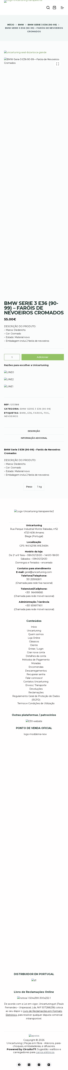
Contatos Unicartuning (35, 681)
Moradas (36, 663)
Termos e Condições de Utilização (36, 703)
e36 (29, 413)
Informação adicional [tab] (34, 438)
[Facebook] (19, 1065)
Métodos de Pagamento (36, 659)
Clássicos (34, 641)
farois (37, 413)
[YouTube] (49, 1065)
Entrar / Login (35, 648)
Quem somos (35, 634)
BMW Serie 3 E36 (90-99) (35, 408)
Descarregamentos (36, 670)
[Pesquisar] (48, 7)
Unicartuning (34, 630)
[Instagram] (39, 1065)
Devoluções (36, 688)
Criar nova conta (36, 652)
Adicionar (42, 357)
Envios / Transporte (35, 685)
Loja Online (34, 637)
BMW (23, 413)
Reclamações (35, 692)
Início (34, 626)
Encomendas (36, 667)
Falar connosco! (34, 678)
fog (46, 413)
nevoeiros (11, 416)
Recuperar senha (36, 674)
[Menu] (62, 7)
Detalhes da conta (36, 656)
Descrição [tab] (34, 431)
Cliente (34, 645)
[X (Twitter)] (29, 1065)
